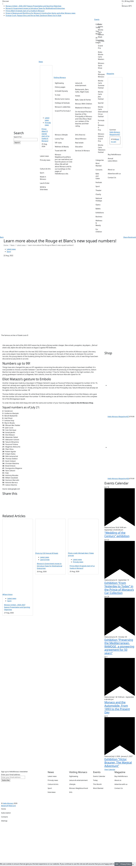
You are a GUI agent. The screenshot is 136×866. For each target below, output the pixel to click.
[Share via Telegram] (50, 513)
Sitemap (4, 821)
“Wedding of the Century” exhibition (116, 534)
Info (70, 792)
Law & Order (45, 560)
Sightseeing (73, 776)
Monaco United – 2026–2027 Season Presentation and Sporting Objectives (33, 6)
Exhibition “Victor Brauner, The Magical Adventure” (118, 762)
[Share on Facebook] (50, 497)
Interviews (52, 792)
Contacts (4, 817)
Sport (9, 251)
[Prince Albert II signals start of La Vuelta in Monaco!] (46, 90)
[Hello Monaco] (22, 120)
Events (96, 19)
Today (95, 780)
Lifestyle (72, 784)
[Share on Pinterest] (50, 505)
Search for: (18, 137)
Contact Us (118, 788)
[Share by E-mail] (50, 502)
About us (117, 780)
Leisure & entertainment (78, 780)
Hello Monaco (8, 803)
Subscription (6, 813)
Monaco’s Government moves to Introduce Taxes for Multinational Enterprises (35, 8)
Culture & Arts (53, 784)
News (41, 62)
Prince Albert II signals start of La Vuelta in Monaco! (25, 11)
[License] (17, 806)
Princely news (78, 562)
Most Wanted (98, 788)
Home (3, 809)
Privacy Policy (126, 864)
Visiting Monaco (60, 77)
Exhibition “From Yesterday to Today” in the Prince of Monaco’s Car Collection (119, 588)
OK (117, 864)
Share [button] (125, 237)
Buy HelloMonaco (121, 776)
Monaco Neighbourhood (78, 788)
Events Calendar (99, 776)
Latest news (21, 245)
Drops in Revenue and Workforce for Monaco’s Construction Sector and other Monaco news (40, 13)
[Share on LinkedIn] (50, 507)
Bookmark (132, 237)
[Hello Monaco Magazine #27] (115, 102)
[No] (133, 864)
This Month (97, 784)
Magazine (110, 74)
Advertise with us (120, 784)
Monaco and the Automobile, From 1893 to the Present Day (117, 707)
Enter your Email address (10, 775)
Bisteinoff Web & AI (8, 806)
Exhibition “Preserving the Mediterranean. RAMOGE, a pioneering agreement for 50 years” (119, 646)
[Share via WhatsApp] (50, 510)
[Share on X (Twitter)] (50, 500)
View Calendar (109, 769)
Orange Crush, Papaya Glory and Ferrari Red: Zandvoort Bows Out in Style (33, 15)
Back (2, 237)
